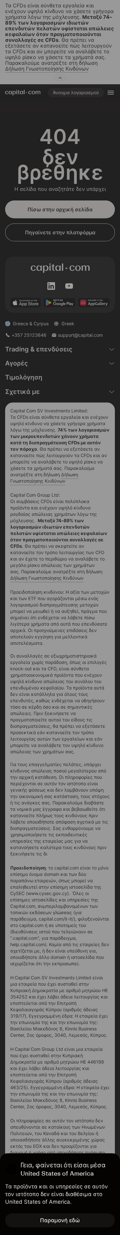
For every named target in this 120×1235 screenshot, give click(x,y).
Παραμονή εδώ (60, 1220)
